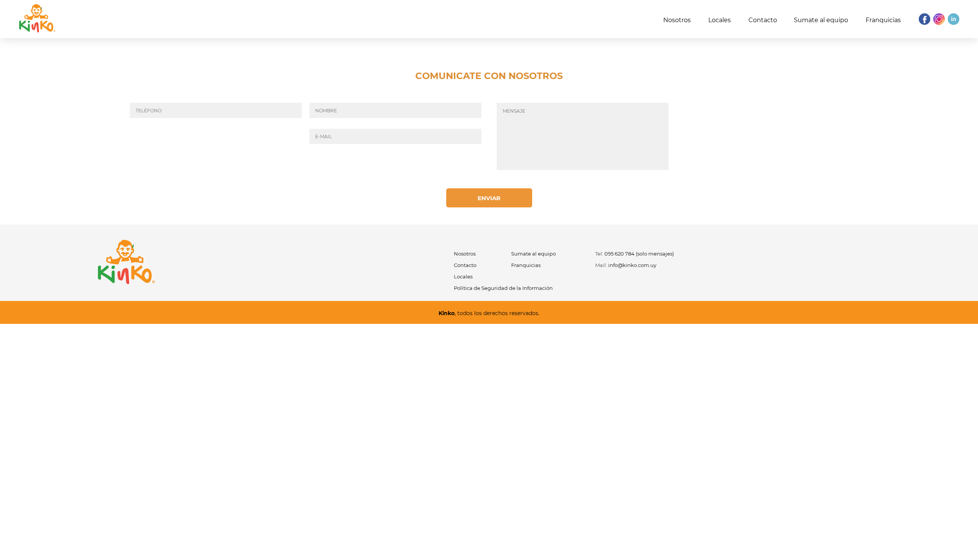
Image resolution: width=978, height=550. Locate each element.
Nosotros (677, 20)
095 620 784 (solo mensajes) (639, 254)
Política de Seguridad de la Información (503, 288)
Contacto (762, 20)
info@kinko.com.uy (632, 265)
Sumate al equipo (821, 20)
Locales (719, 20)
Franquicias (883, 20)
